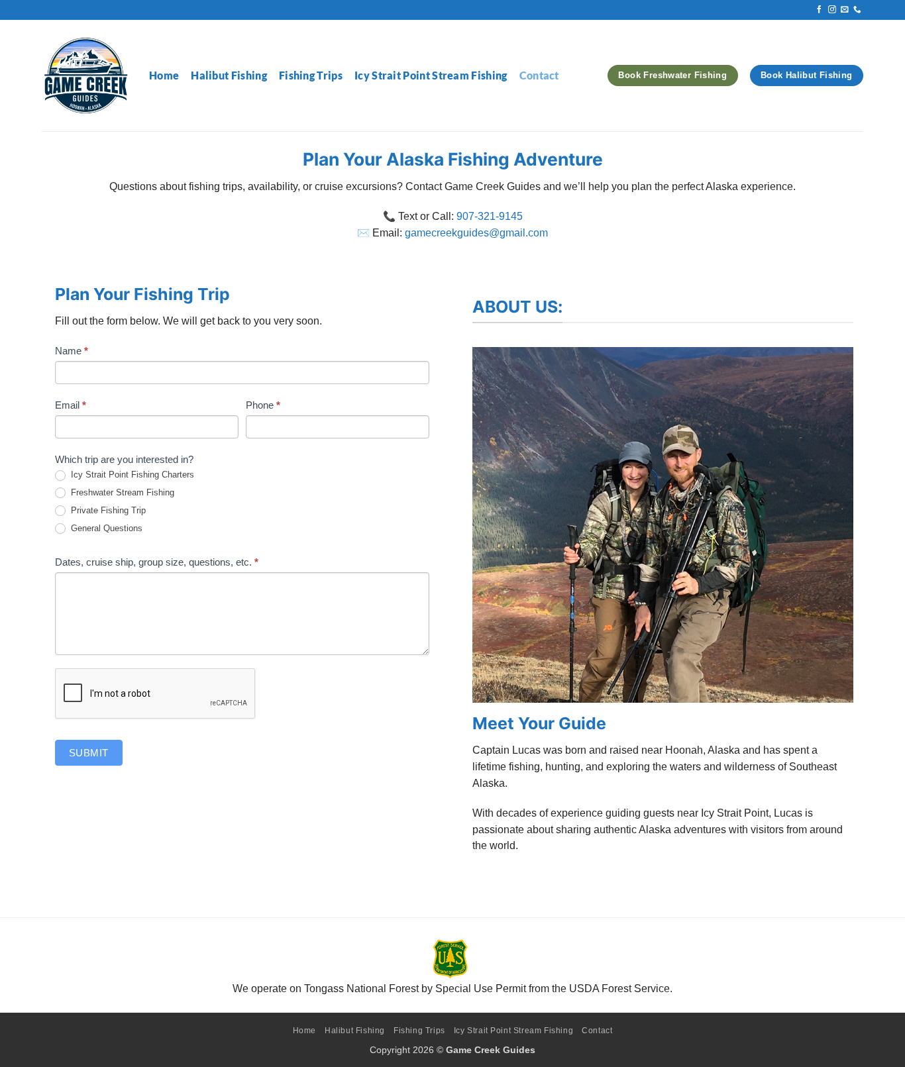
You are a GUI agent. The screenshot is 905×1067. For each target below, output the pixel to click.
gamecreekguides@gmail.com (476, 232)
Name (71, 350)
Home (164, 75)
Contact (539, 75)
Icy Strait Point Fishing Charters (131, 475)
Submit (89, 752)
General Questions (105, 528)
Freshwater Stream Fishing (121, 492)
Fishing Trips (311, 75)
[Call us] (857, 9)
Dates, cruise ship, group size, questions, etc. (156, 562)
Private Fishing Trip (107, 510)
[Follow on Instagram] (832, 9)
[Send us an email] (845, 9)
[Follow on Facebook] (820, 9)
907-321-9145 (489, 216)
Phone (263, 405)
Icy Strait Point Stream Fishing (430, 75)
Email (70, 405)
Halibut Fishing (229, 75)
